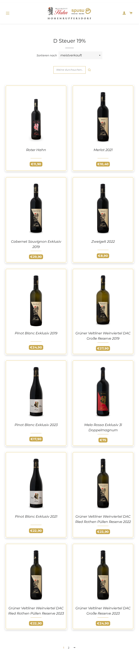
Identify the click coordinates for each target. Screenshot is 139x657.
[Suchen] (89, 70)
